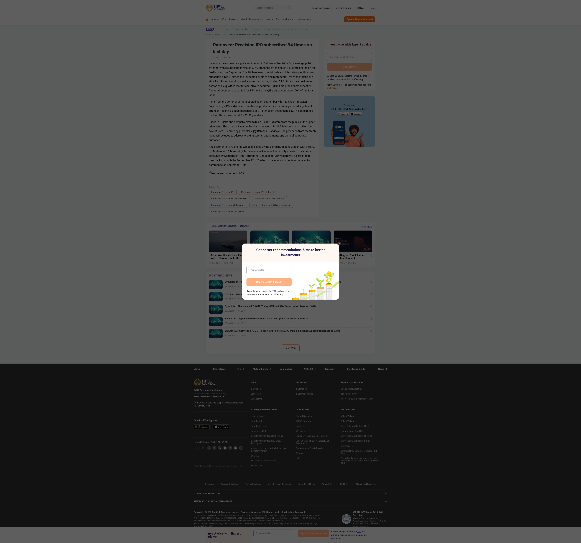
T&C (274, 291)
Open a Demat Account (269, 282)
